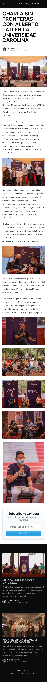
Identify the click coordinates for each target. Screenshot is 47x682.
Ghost (34, 673)
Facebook (26, 673)
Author (35, 4)
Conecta (20, 670)
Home (20, 4)
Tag (27, 4)
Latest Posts (15, 673)
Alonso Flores (14, 48)
